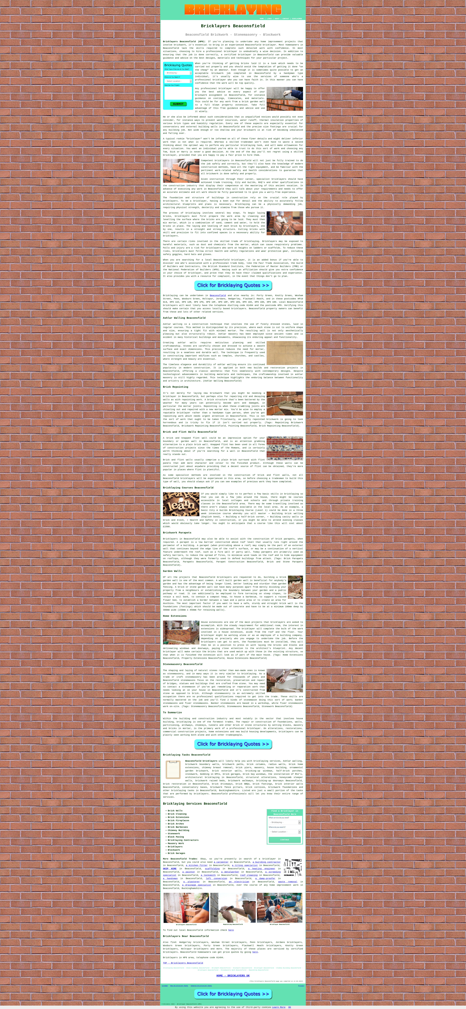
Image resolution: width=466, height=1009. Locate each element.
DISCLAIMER (297, 19)
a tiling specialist (245, 865)
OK (289, 1007)
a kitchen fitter (197, 865)
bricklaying (193, 213)
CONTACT (285, 19)
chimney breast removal (217, 767)
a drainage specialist (196, 885)
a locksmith (208, 875)
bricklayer (269, 45)
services (168, 797)
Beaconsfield (218, 295)
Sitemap (165, 986)
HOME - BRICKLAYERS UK (233, 975)
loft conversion (216, 878)
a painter (188, 872)
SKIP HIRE (169, 868)
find (173, 942)
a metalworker (230, 872)
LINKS (269, 19)
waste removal (287, 882)
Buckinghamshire (229, 790)
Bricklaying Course (241, 510)
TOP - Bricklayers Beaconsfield (183, 963)
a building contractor (267, 862)
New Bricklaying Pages (179, 986)
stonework (191, 774)
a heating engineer (261, 868)
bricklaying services (267, 761)
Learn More (278, 1007)
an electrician (239, 882)
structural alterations (261, 777)
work (204, 192)
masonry (259, 767)
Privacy (301, 986)
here (231, 930)
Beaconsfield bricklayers (201, 761)
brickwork (201, 95)
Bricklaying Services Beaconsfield (195, 804)
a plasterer (191, 882)
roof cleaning (249, 875)
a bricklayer (267, 859)
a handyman (170, 878)
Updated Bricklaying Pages (201, 986)
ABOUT (277, 19)
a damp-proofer (265, 878)
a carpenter (221, 862)
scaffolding (212, 868)
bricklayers (170, 201)
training (226, 182)
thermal (264, 120)
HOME (262, 19)
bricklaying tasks (182, 790)
